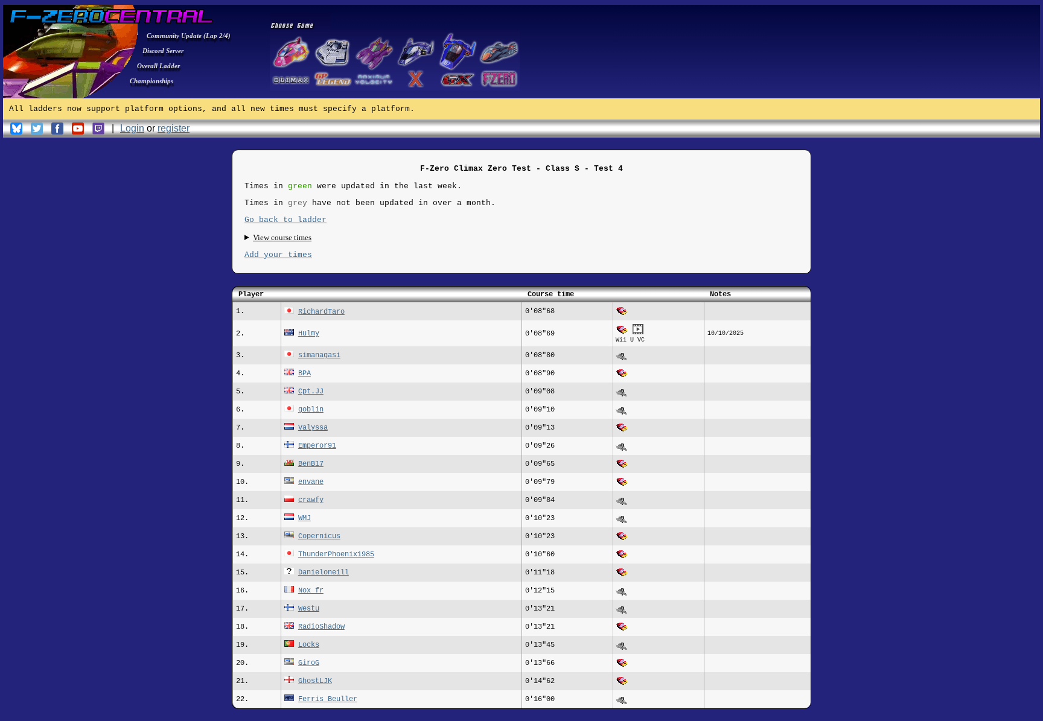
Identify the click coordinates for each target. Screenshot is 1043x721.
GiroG (308, 663)
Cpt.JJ (311, 391)
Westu (308, 609)
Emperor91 (317, 446)
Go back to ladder (285, 219)
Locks (308, 645)
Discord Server (162, 50)
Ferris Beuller (327, 699)
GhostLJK (315, 681)
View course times (282, 237)
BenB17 (311, 464)
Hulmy (308, 333)
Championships (151, 80)
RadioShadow (321, 627)
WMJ (304, 518)
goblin (311, 409)
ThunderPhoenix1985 (336, 554)
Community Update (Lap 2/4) (189, 35)
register (174, 128)
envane (311, 482)
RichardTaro (321, 312)
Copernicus (319, 536)
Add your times (278, 254)
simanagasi (319, 355)
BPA (304, 373)
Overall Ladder (158, 65)
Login (132, 128)
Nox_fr (311, 590)
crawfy (311, 500)
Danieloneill (323, 572)
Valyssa (313, 428)
